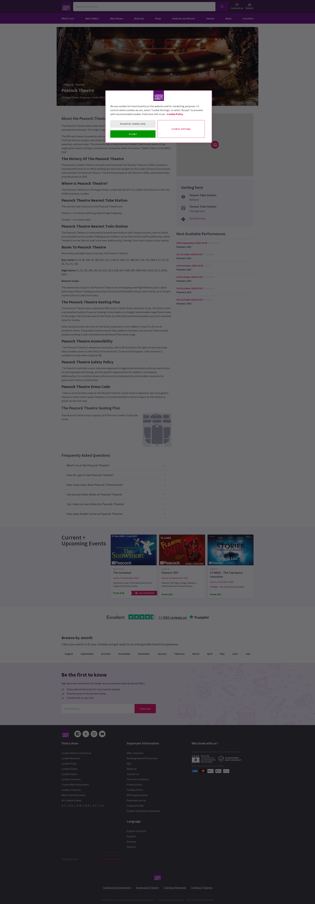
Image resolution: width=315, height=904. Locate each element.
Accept (133, 133)
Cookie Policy (175, 114)
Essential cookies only (133, 123)
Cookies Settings (181, 128)
